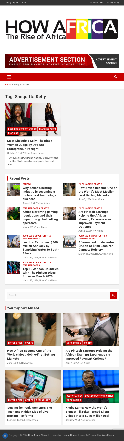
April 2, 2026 (84, 230)
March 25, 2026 (30, 280)
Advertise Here (96, 2)
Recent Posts (20, 178)
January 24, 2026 (74, 420)
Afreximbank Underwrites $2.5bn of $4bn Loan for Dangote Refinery (96, 246)
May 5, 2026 (29, 227)
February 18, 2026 (16, 420)
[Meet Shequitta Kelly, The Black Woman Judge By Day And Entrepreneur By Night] (33, 120)
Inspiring (13, 133)
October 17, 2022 (16, 153)
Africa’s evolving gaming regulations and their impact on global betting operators (40, 217)
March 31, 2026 (30, 257)
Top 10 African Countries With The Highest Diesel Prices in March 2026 (40, 272)
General (27, 184)
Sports (98, 184)
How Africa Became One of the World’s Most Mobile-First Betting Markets (97, 191)
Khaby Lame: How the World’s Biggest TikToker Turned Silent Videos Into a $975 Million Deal (87, 411)
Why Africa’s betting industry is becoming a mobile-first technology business (39, 193)
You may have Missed (23, 308)
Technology (43, 400)
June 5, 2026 (85, 199)
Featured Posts (47, 129)
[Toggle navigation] (9, 77)
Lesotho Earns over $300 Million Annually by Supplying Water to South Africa (41, 247)
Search (113, 295)
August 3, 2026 (30, 203)
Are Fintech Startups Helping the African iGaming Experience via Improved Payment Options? (95, 219)
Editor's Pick (85, 184)
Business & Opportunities (22, 129)
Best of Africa (74, 396)
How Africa (44, 203)
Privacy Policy (113, 2)
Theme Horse (69, 435)
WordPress (108, 435)
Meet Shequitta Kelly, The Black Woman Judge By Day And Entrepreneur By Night (29, 144)
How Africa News (35, 153)
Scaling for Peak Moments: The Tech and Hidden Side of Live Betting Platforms (29, 411)
